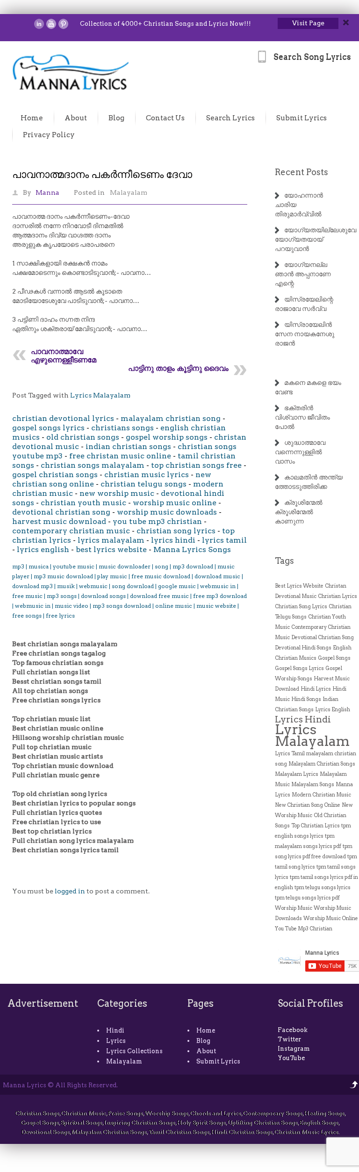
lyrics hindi (173, 540)
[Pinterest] (63, 24)
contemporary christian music (71, 530)
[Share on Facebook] (27, 24)
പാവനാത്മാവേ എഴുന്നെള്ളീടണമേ (63, 355)
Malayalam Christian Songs (321, 764)
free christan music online (120, 455)
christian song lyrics (175, 530)
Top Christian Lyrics (315, 826)
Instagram (294, 1048)
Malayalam (128, 192)
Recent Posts (301, 172)
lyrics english (43, 549)
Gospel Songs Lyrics (299, 668)
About (76, 118)
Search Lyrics (230, 118)
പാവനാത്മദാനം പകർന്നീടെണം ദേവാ (102, 174)
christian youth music (83, 502)
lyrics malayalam (111, 540)
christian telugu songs (144, 483)
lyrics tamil (224, 540)
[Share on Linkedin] (39, 24)
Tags (284, 561)
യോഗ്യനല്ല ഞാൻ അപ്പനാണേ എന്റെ (303, 274)
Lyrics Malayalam (100, 395)
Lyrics (116, 1040)
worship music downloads (167, 512)
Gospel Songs (334, 658)
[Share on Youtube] (51, 24)
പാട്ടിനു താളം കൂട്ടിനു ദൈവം (178, 368)
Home (32, 118)
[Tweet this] (15, 24)
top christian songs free (196, 465)
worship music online (174, 502)
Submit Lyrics (301, 118)
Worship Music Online (330, 918)
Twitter (289, 1039)
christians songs (122, 427)
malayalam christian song (171, 418)
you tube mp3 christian (157, 521)
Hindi (115, 1030)
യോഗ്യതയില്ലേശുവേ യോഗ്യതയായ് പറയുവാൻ (315, 239)
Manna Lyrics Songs (192, 549)
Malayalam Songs (312, 784)
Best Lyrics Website (299, 586)
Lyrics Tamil (290, 754)
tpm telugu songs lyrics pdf (307, 898)
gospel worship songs (167, 437)
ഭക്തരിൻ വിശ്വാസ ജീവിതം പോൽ (302, 417)
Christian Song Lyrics (301, 607)
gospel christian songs (55, 474)
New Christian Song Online (307, 805)
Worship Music (293, 908)
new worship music (116, 493)
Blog (116, 118)
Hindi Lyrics (316, 689)
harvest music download (59, 521)
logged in (70, 891)
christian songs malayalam (92, 465)
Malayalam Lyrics (296, 774)
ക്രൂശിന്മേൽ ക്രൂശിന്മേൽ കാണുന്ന (299, 512)
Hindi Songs (306, 699)
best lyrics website (111, 549)
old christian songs (82, 437)
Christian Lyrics (337, 596)
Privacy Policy (49, 135)
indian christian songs (128, 446)
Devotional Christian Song (322, 637)
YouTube (291, 1057)
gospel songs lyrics (48, 427)
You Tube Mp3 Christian (303, 929)
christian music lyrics (146, 474)
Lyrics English (332, 710)
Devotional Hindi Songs (303, 648)
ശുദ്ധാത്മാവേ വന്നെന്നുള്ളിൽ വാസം (300, 452)
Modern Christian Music (321, 795)
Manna (47, 192)
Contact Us (165, 118)
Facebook (293, 1029)
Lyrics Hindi (303, 719)
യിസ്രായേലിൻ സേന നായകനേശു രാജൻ (304, 334)
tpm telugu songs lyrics (322, 888)
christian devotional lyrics (63, 418)
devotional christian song (61, 512)
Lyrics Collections (134, 1050)
